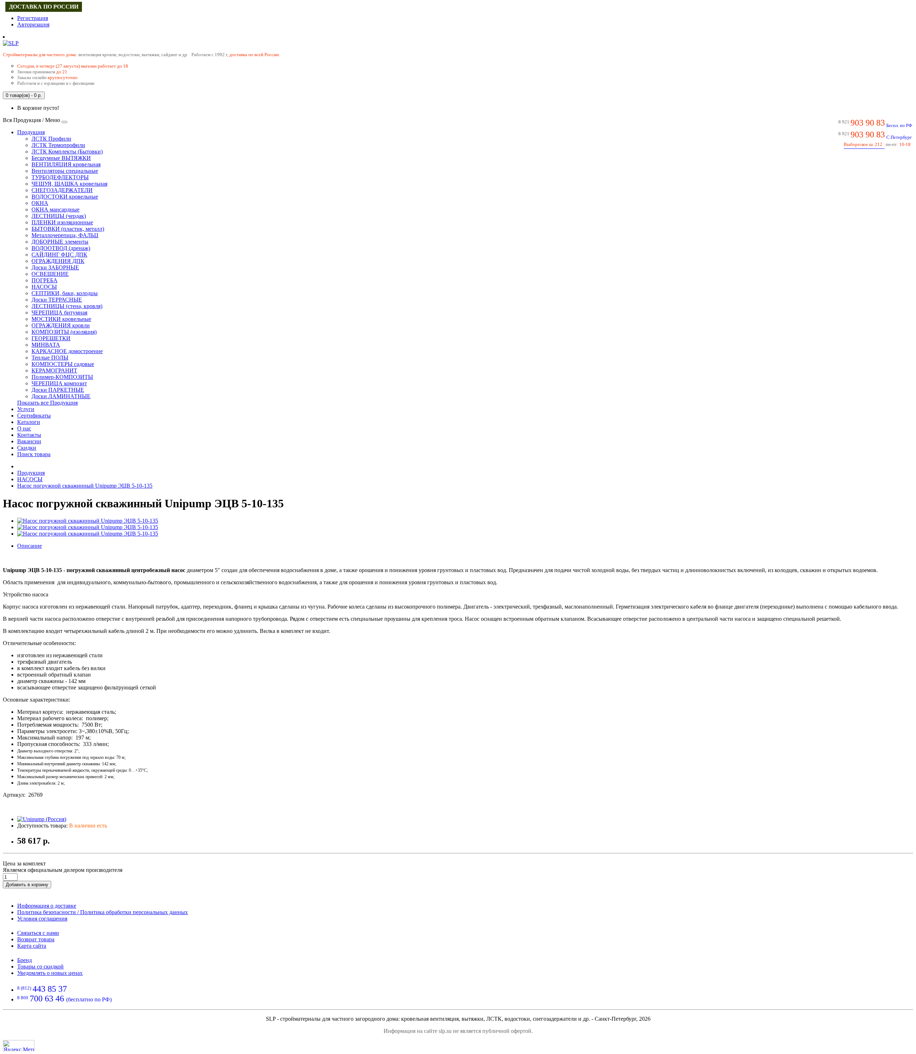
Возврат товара (35, 939)
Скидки (26, 448)
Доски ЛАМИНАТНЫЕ (61, 396)
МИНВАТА (45, 345)
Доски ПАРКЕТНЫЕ (57, 390)
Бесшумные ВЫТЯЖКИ (61, 158)
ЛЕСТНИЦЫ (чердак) (58, 216)
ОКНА (39, 203)
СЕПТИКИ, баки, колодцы (64, 293)
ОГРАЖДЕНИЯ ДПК (57, 261)
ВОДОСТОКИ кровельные (64, 197)
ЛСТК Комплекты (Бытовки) (67, 151)
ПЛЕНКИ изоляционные (62, 222)
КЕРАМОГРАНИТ (54, 370)
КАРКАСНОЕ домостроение (67, 351)
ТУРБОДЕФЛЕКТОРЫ (60, 177)
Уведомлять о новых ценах (50, 973)
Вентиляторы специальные (64, 171)
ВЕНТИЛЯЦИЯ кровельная (66, 164)
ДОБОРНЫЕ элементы (59, 242)
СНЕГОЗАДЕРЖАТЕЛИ (62, 190)
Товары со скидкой (40, 966)
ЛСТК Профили (51, 139)
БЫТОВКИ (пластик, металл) (67, 229)
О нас (24, 428)
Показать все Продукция (47, 403)
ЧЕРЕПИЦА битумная (59, 312)
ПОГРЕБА (44, 280)
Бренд (24, 960)
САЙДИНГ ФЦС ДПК (59, 255)
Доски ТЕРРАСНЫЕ (56, 300)
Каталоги (28, 422)
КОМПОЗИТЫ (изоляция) (64, 332)
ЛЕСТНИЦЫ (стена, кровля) (66, 306)
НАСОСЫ (44, 287)
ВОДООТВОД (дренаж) (60, 248)
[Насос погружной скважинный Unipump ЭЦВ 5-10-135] (87, 521)
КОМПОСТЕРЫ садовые (62, 364)
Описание (29, 546)
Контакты (29, 435)
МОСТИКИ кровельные (61, 319)
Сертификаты (34, 416)
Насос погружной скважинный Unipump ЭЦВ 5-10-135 (84, 486)
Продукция (31, 132)
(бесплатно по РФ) (64, 999)
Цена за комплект (24, 863)
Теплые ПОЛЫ (49, 358)
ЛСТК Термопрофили (58, 145)
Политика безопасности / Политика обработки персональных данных (102, 912)
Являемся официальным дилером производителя (62, 870)
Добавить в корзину (27, 884)
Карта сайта (31, 946)
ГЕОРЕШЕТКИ (50, 338)
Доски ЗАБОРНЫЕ (55, 267)
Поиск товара (33, 454)
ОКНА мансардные (55, 209)
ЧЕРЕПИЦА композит (59, 383)
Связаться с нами (38, 933)
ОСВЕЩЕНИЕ (50, 274)
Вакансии (29, 441)
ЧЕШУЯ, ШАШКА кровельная (69, 184)
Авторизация (33, 24)
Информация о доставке (46, 906)
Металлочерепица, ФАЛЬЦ (64, 235)
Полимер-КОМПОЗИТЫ (62, 377)
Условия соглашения (42, 919)
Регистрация (32, 18)
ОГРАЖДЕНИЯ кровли (60, 325)
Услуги (25, 409)
